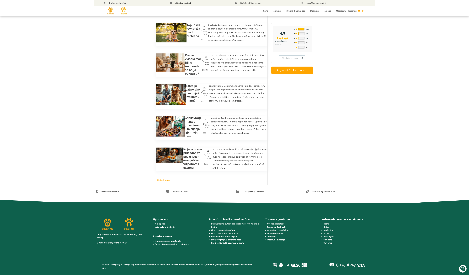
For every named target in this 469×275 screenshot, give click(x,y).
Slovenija (328, 243)
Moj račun (341, 11)
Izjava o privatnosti (276, 227)
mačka (205, 70)
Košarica (352, 11)
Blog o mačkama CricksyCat (224, 233)
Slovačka (328, 239)
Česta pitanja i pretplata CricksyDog (172, 244)
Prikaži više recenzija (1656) (292, 58)
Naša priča (160, 224)
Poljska (327, 233)
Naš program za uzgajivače (168, 241)
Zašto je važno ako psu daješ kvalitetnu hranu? (193, 93)
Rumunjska (329, 236)
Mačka (328, 11)
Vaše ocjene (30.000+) (165, 227)
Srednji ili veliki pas (296, 11)
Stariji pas (314, 11)
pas (202, 39)
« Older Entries (163, 180)
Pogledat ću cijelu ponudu (292, 70)
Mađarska (328, 230)
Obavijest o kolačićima (278, 230)
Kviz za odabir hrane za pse (224, 236)
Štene (265, 11)
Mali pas (277, 11)
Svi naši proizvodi (275, 224)
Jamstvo (271, 236)
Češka (326, 224)
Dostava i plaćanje (276, 239)
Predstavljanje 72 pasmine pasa (226, 239)
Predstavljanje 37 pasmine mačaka (227, 243)
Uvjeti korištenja (275, 233)
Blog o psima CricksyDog (223, 230)
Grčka (326, 227)
